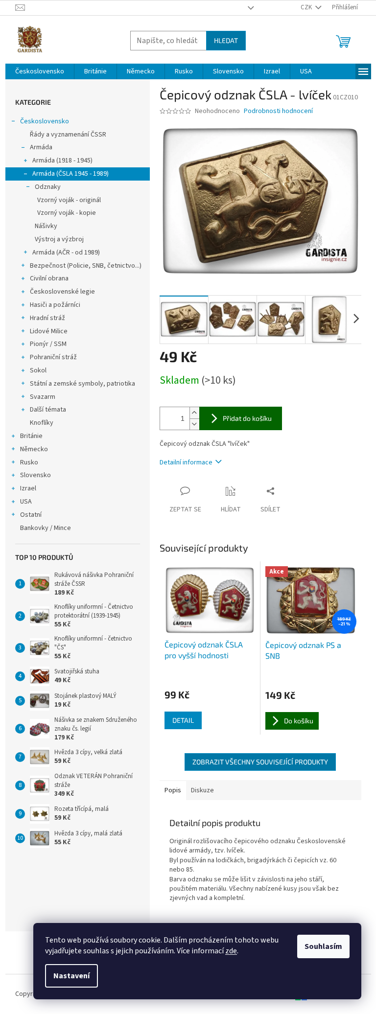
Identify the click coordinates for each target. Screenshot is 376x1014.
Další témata (48, 410)
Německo (34, 449)
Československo (44, 121)
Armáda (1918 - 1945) (62, 160)
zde (231, 950)
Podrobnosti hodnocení (278, 111)
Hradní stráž (47, 318)
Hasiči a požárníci (55, 305)
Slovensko (35, 475)
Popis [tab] (172, 790)
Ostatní (31, 515)
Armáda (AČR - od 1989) (66, 252)
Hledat (226, 40)
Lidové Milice (49, 331)
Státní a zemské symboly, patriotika (82, 384)
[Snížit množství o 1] (194, 424)
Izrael (28, 488)
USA (26, 502)
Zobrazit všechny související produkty (260, 762)
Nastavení (71, 975)
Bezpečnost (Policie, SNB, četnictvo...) (85, 266)
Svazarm (42, 397)
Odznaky (48, 187)
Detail (183, 720)
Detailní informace (186, 462)
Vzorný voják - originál (69, 200)
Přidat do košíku (247, 418)
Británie (31, 436)
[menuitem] (39, 71)
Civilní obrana (49, 278)
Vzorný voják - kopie (66, 213)
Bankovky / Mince (45, 528)
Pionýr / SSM (48, 344)
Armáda (41, 147)
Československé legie (62, 292)
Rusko (29, 462)
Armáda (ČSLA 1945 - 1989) (70, 174)
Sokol (38, 370)
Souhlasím (323, 946)
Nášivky (46, 226)
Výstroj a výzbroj (59, 239)
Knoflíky (41, 423)
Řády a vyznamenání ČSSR (68, 134)
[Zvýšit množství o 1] (194, 412)
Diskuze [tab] (202, 790)
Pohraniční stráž (53, 357)
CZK (307, 7)
